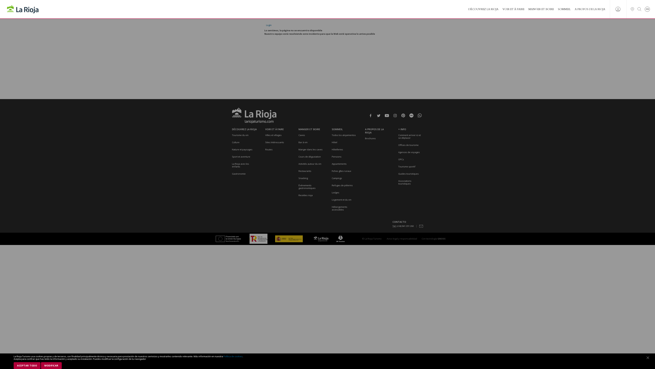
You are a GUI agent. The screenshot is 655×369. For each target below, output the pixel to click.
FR (647, 9)
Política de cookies (233, 356)
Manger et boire (541, 9)
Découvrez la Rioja (483, 9)
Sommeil (564, 9)
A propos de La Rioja (590, 9)
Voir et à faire (513, 9)
